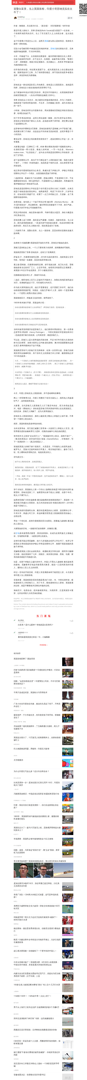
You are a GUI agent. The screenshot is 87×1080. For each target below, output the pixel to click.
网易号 (21, 2)
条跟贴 (43, 645)
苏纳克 (53, 48)
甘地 (18, 533)
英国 (46, 41)
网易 (15, 2)
